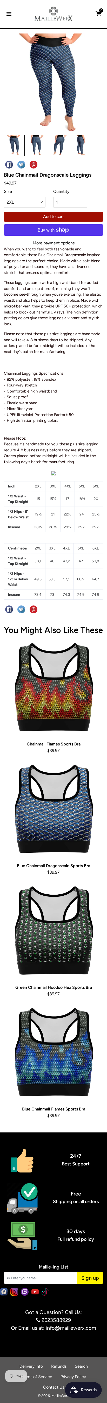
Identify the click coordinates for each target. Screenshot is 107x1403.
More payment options (54, 242)
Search (81, 1366)
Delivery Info (31, 1366)
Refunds (58, 1366)
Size (8, 191)
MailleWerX (60, 1396)
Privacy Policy (73, 1376)
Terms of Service (36, 1376)
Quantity (61, 191)
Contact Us (53, 1387)
